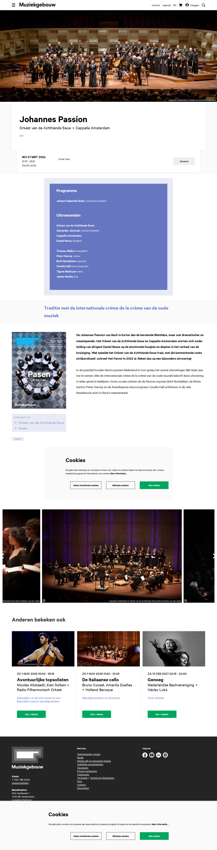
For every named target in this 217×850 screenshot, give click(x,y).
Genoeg (155, 679)
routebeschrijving (22, 800)
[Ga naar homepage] (37, 5)
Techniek (82, 778)
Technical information (102, 778)
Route (80, 757)
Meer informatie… (118, 473)
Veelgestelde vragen (88, 754)
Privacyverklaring (87, 771)
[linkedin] (158, 755)
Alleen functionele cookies (85, 485)
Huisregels (83, 774)
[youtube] (151, 755)
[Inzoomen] (44, 601)
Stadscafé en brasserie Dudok (94, 761)
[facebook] (144, 755)
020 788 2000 (22, 779)
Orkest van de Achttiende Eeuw (41, 422)
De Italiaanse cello (100, 679)
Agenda (167, 5)
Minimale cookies (120, 485)
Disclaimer (83, 788)
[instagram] (165, 755)
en (174, 5)
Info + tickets (31, 714)
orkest (17, 439)
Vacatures (82, 767)
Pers (79, 781)
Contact (156, 5)
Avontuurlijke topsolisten (42, 679)
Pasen (23, 428)
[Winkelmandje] (181, 5)
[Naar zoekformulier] (203, 5)
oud (21, 136)
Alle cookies (154, 485)
